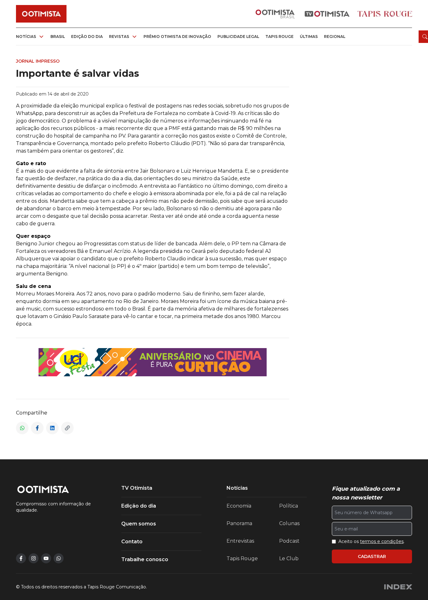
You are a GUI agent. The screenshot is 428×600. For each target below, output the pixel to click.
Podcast (289, 541)
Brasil (57, 36)
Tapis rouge (279, 36)
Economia (239, 506)
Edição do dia (87, 36)
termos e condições (382, 541)
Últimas (309, 36)
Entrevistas (240, 541)
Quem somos (138, 524)
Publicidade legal (238, 36)
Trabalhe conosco (144, 559)
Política (288, 506)
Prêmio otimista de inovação (177, 36)
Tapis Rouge (242, 558)
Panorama (239, 523)
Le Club (289, 558)
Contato (132, 542)
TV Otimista (136, 488)
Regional (334, 36)
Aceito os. (371, 541)
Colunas (289, 523)
